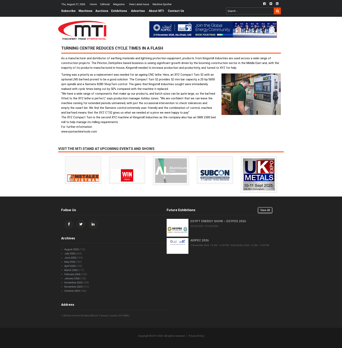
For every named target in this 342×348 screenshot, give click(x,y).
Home (93, 4)
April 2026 (70, 265)
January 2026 (72, 278)
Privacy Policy (196, 335)
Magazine (118, 4)
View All (265, 210)
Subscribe (68, 11)
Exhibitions (119, 11)
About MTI (156, 11)
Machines (85, 11)
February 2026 (72, 274)
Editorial (105, 4)
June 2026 (70, 257)
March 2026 (71, 270)
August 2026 (71, 249)
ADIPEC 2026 (199, 240)
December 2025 (73, 282)
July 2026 (69, 253)
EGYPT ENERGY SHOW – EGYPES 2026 (218, 221)
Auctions (101, 11)
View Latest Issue (139, 4)
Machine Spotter (162, 4)
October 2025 (72, 290)
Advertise (138, 11)
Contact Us (176, 11)
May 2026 (69, 261)
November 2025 (73, 286)
